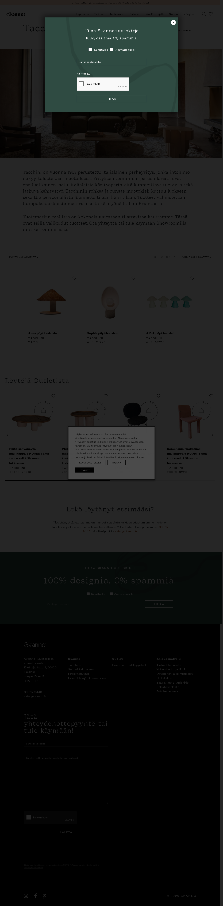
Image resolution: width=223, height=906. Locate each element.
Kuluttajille (101, 49)
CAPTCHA (83, 74)
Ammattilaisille (125, 49)
